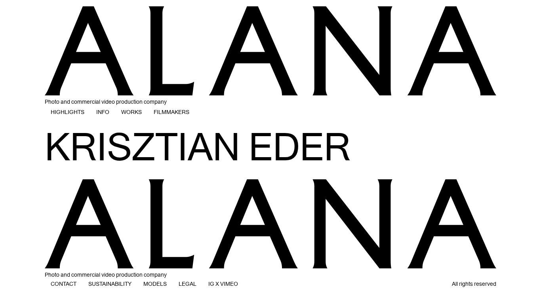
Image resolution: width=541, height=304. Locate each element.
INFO (102, 112)
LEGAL (187, 284)
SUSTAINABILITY (109, 284)
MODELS (155, 284)
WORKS (131, 112)
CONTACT (63, 284)
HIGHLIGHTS (67, 112)
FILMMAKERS (171, 112)
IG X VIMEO (223, 284)
